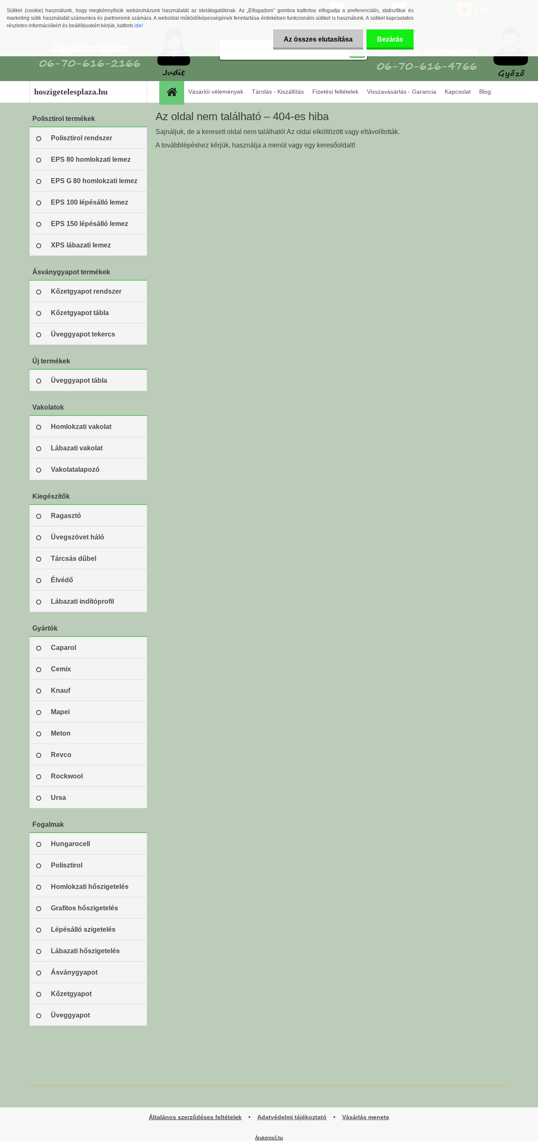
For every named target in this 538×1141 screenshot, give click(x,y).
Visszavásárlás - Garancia (401, 91)
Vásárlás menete (365, 1117)
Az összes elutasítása (318, 39)
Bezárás (390, 39)
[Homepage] (174, 92)
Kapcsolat (458, 91)
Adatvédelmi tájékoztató (292, 1117)
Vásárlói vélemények (215, 91)
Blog (485, 91)
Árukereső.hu (269, 1137)
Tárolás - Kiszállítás (278, 91)
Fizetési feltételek (335, 91)
